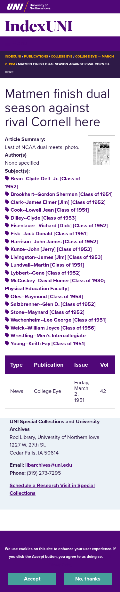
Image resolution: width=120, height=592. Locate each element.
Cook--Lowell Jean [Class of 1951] (50, 210)
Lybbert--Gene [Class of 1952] (46, 273)
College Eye (61, 56)
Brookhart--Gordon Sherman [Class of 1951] (62, 194)
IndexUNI (39, 25)
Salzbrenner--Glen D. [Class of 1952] (53, 304)
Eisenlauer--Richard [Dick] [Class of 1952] (59, 225)
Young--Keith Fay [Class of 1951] (48, 343)
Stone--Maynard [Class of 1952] (47, 312)
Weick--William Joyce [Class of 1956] (53, 328)
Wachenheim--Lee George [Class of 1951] (59, 320)
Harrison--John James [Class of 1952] (54, 241)
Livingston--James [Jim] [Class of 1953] (56, 257)
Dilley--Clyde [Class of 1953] (43, 218)
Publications (36, 56)
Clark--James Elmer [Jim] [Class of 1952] (58, 202)
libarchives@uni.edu (48, 465)
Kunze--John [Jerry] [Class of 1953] (51, 249)
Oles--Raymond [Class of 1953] (47, 296)
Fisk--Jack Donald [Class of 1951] (49, 233)
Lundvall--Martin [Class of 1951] (47, 265)
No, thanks (87, 579)
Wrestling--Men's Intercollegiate (48, 335)
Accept (32, 579)
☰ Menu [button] (16, 43)
